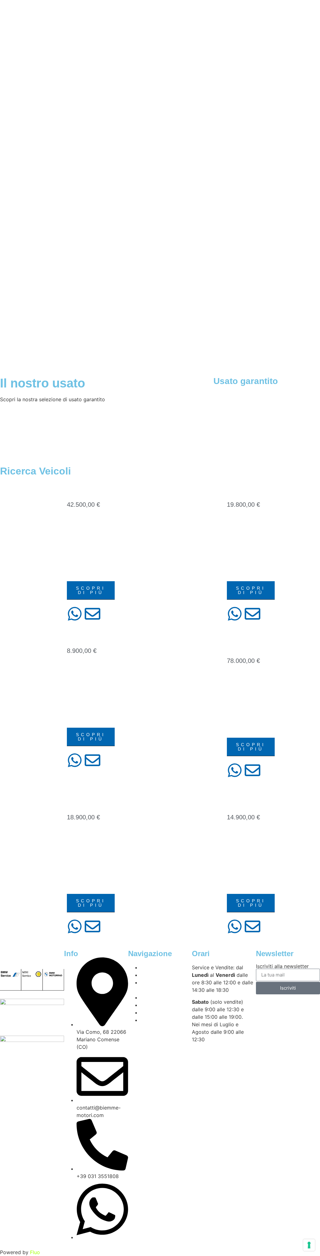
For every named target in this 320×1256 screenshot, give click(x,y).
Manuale (79, 718)
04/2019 (236, 835)
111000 (75, 845)
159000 (235, 845)
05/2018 (76, 835)
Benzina (238, 708)
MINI (232, 572)
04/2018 (236, 522)
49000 (74, 532)
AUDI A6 (81, 488)
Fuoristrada (85, 865)
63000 (234, 688)
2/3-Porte (80, 678)
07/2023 (76, 522)
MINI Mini (244, 488)
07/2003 (236, 678)
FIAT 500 (82, 634)
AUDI (73, 542)
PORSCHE (239, 728)
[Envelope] (92, 614)
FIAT (72, 708)
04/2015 (76, 668)
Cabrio (236, 552)
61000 (74, 688)
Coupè (236, 718)
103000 (235, 532)
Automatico (243, 542)
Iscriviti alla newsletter (282, 966)
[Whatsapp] (74, 614)
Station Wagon (87, 572)
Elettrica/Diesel (90, 552)
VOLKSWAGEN (84, 885)
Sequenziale (84, 562)
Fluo (35, 1252)
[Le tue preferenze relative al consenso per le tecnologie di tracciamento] (309, 1245)
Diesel (236, 562)
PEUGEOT (239, 885)
